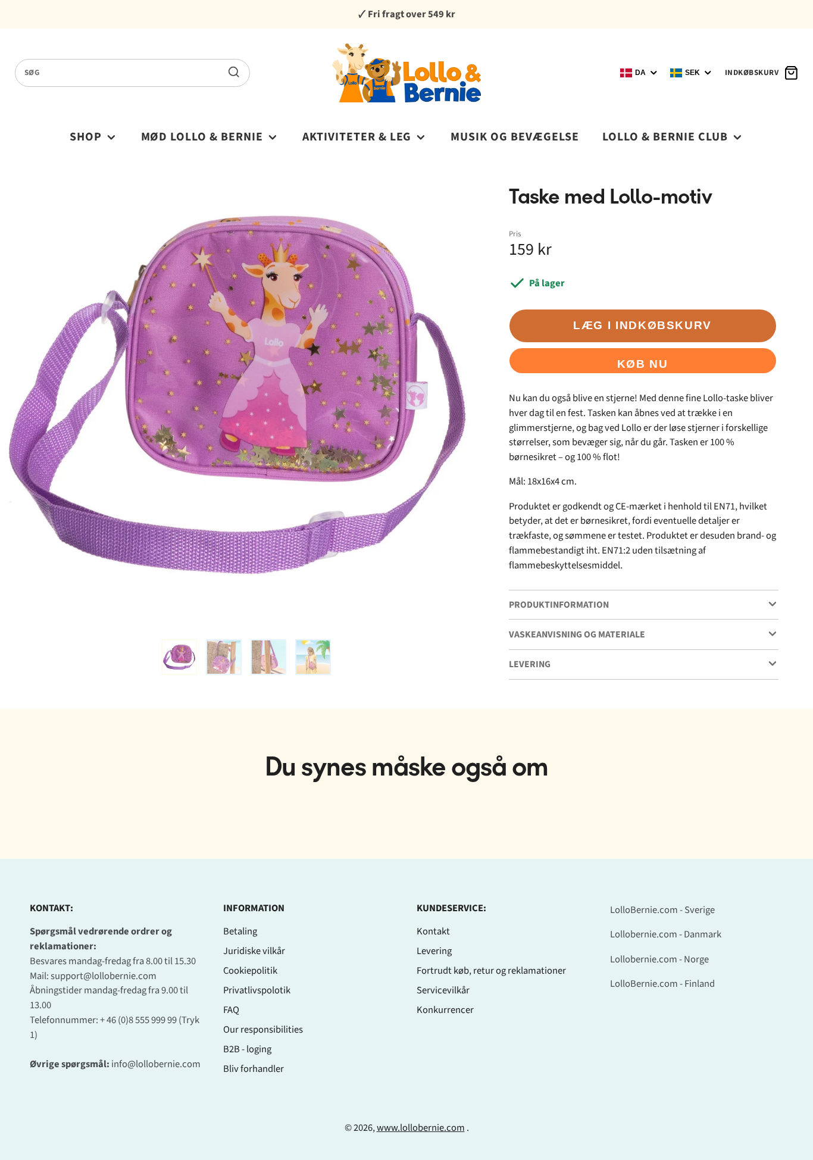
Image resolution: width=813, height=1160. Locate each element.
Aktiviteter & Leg (357, 137)
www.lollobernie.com (421, 1128)
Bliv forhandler (253, 1069)
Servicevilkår (443, 990)
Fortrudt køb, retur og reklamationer (491, 971)
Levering (434, 951)
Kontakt (433, 931)
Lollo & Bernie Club (665, 137)
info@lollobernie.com (156, 1064)
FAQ (231, 1010)
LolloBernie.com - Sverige (662, 910)
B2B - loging (247, 1049)
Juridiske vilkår (254, 951)
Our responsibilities (263, 1030)
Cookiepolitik (250, 971)
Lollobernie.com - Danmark (665, 934)
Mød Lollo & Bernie (202, 137)
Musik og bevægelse (515, 137)
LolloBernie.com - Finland (662, 984)
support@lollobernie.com (104, 976)
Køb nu (642, 364)
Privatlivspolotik (256, 990)
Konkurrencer (445, 1010)
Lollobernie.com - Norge (659, 959)
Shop (86, 137)
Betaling (240, 931)
